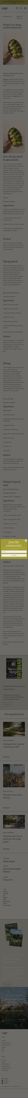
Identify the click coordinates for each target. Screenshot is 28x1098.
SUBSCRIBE (14, 555)
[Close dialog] (26, 540)
